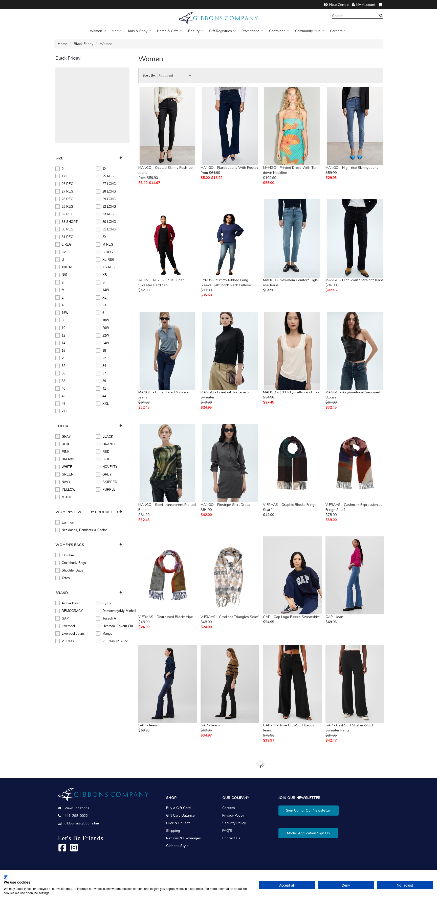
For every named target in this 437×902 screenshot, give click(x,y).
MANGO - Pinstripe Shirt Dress (225, 504)
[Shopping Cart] (380, 4)
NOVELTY (110, 466)
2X (104, 304)
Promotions (250, 31)
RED (105, 451)
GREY (107, 474)
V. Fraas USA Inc (115, 640)
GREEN (67, 474)
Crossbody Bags (74, 562)
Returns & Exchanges (183, 838)
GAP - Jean (334, 616)
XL (104, 297)
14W (105, 289)
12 (63, 335)
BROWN (68, 458)
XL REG (108, 259)
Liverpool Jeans (73, 633)
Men (115, 31)
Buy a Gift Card (178, 807)
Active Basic (71, 602)
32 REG (67, 213)
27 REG (67, 191)
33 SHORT (70, 221)
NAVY (66, 481)
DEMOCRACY (72, 610)
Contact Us (231, 838)
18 (104, 350)
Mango (107, 633)
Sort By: (149, 75)
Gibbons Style (177, 845)
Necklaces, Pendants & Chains (84, 529)
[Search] (381, 15)
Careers (336, 31)
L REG (67, 244)
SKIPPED (109, 481)
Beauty (194, 31)
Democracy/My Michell (115, 610)
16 (63, 350)
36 (63, 372)
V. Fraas (68, 640)
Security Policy (234, 823)
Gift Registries (220, 31)
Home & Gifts (168, 31)
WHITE (67, 466)
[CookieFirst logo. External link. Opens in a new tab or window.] (6, 877)
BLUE (66, 443)
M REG (107, 244)
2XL (65, 410)
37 (104, 372)
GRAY (66, 436)
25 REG (108, 175)
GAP (65, 618)
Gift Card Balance (180, 815)
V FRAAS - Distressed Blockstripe (165, 616)
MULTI (66, 496)
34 (104, 365)
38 (63, 380)
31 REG (67, 236)
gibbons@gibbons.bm (81, 823)
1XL (65, 175)
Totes (66, 577)
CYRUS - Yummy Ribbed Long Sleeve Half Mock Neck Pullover (226, 283)
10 (63, 327)
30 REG (67, 228)
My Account (365, 4)
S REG (107, 251)
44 (104, 395)
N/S (64, 274)
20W (105, 327)
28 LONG (109, 191)
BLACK (107, 436)
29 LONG (109, 198)
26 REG (67, 183)
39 (104, 380)
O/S (65, 251)
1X (104, 168)
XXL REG (69, 266)
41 (104, 388)
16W (65, 312)
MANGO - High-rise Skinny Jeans (351, 167)
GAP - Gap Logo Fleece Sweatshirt (291, 616)
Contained (277, 31)
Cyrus (106, 602)
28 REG (67, 198)
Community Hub (307, 31)
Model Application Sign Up (308, 833)
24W (105, 342)
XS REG (108, 266)
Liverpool (68, 625)
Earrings (68, 522)
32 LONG (109, 206)
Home (62, 43)
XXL (105, 403)
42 (63, 395)
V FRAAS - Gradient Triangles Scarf (229, 616)
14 (63, 342)
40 (63, 388)
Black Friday (83, 43)
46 (63, 403)
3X (104, 236)
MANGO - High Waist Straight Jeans (354, 280)
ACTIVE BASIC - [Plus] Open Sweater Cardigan (161, 283)
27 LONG (109, 183)
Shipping (173, 830)
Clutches (68, 554)
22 (104, 357)
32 (63, 365)
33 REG (108, 213)
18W (105, 319)
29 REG (67, 206)
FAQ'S (227, 830)
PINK (66, 451)
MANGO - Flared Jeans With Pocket (229, 167)
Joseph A (109, 618)
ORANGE (109, 443)
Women (96, 31)
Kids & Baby (137, 31)
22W (105, 335)
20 (63, 357)
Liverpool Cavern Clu (115, 625)
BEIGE (107, 458)
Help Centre (339, 4)
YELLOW (68, 489)
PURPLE (109, 489)
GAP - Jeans (148, 725)
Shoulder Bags (72, 570)
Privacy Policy (233, 815)
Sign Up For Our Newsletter (308, 810)
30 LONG (109, 221)
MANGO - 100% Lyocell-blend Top (291, 392)
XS (104, 274)
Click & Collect (178, 823)
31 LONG (109, 228)
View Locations (76, 808)
